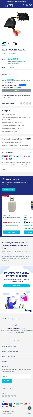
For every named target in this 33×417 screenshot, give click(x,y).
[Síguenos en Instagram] (6, 396)
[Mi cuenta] (27, 5)
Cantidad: (4, 74)
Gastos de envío (22, 61)
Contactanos (11, 232)
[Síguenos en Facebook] (3, 396)
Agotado (16, 90)
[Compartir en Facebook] (21, 103)
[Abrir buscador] (24, 5)
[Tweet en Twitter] (27, 103)
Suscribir (6, 381)
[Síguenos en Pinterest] (9, 396)
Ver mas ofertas (8, 189)
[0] (30, 5)
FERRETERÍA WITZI (7, 215)
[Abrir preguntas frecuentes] (29, 408)
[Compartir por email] (30, 103)
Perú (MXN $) (5, 388)
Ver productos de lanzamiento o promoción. (16, 1)
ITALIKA (4, 53)
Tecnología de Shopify (7, 413)
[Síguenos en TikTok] (15, 396)
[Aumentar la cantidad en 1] (18, 74)
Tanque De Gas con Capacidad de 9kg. (11, 218)
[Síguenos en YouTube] (12, 396)
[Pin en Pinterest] (24, 103)
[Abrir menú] (2, 5)
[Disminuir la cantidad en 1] (9, 74)
